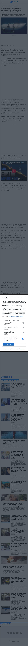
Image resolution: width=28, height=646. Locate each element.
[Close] (25, 297)
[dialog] (14, 323)
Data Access (14, 349)
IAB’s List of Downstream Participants (15, 316)
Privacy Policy (21, 349)
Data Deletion (6, 349)
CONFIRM (8, 344)
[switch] (23, 323)
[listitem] (14, 320)
